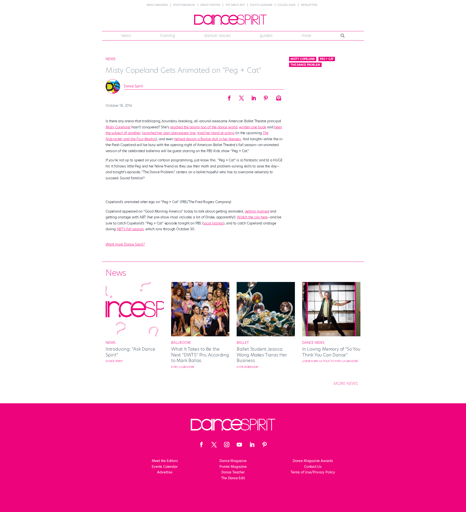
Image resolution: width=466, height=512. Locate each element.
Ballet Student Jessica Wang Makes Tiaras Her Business (262, 354)
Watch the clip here (252, 217)
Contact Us (313, 466)
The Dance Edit (235, 5)
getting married (257, 211)
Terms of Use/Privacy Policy (313, 472)
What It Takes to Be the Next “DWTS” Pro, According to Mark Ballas (200, 354)
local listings (213, 223)
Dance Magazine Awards (313, 460)
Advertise (164, 472)
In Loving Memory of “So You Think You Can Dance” (331, 352)
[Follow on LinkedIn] (252, 444)
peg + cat (326, 59)
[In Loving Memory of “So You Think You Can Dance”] (331, 335)
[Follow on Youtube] (239, 444)
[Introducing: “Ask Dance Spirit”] (135, 335)
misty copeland (303, 59)
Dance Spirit (133, 86)
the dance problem (305, 65)
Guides (266, 35)
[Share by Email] (278, 96)
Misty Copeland (118, 127)
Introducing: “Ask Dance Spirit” (130, 352)
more (306, 35)
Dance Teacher (210, 5)
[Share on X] (241, 96)
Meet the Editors (165, 460)
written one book (252, 127)
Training (167, 35)
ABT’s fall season (130, 229)
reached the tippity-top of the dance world (203, 127)
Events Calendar (261, 5)
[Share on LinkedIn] (254, 96)
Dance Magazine (157, 5)
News (126, 35)
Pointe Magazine (184, 5)
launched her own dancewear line (168, 133)
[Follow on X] (214, 444)
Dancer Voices (217, 35)
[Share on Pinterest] (266, 96)
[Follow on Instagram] (226, 444)
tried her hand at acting (215, 133)
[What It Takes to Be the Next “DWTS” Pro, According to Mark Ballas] (200, 335)
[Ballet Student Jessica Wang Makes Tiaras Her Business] (266, 335)
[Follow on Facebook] (201, 444)
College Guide (286, 5)
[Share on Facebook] (229, 96)
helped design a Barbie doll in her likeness (207, 139)
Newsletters (309, 5)
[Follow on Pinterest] (264, 444)
